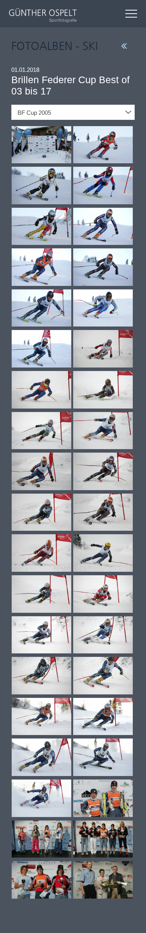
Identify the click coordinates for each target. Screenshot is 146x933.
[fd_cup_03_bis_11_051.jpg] (103, 308)
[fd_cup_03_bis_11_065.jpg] (103, 594)
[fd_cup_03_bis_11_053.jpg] (103, 349)
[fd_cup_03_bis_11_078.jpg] (41, 880)
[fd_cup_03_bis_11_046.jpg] (41, 226)
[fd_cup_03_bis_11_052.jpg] (41, 349)
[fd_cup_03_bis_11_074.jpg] (41, 798)
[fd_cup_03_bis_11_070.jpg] (41, 717)
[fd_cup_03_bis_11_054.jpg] (41, 390)
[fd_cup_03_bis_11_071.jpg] (103, 717)
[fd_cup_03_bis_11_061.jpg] (103, 512)
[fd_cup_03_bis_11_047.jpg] (103, 226)
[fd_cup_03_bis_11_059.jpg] (103, 471)
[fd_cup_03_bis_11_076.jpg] (41, 839)
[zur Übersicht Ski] (124, 46)
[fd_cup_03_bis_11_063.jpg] (103, 553)
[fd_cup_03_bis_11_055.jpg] (103, 390)
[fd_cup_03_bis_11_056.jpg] (41, 431)
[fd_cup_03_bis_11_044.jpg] (41, 185)
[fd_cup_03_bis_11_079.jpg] (103, 880)
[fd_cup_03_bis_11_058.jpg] (41, 471)
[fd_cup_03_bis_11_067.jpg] (103, 635)
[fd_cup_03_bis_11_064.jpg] (41, 594)
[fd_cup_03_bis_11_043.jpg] (103, 145)
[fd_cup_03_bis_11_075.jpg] (103, 798)
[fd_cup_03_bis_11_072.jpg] (41, 757)
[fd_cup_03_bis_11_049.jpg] (103, 267)
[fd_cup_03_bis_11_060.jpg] (41, 512)
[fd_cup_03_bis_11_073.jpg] (103, 757)
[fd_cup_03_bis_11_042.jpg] (41, 145)
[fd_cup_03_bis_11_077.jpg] (103, 839)
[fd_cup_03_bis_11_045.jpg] (103, 185)
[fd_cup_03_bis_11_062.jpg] (41, 553)
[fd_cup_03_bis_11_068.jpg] (41, 676)
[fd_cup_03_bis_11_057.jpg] (103, 431)
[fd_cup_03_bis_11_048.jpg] (41, 267)
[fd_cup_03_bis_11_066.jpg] (41, 635)
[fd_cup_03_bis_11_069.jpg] (103, 676)
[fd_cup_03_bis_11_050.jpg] (41, 308)
